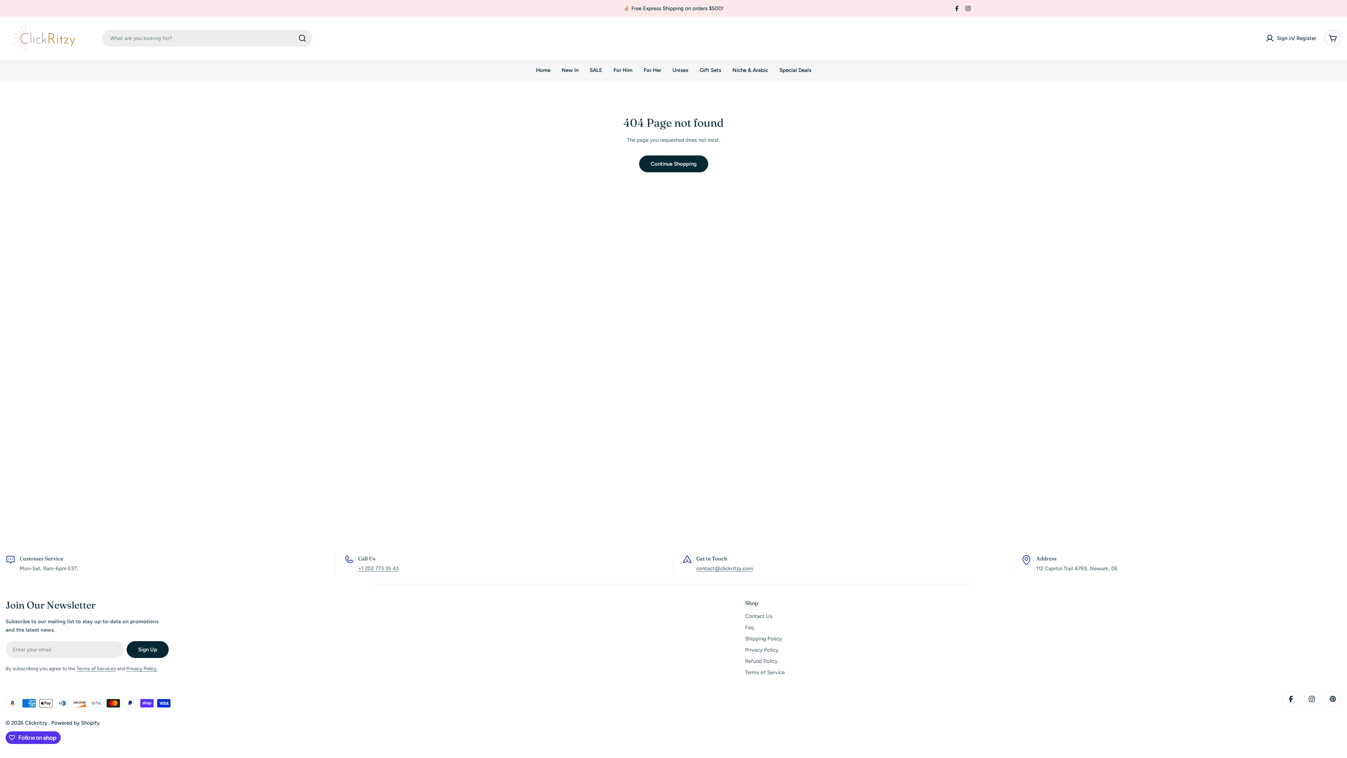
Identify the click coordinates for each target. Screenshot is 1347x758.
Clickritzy (37, 723)
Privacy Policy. (142, 669)
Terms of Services (96, 669)
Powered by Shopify (75, 723)
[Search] (302, 38)
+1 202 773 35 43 (378, 568)
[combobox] (207, 38)
